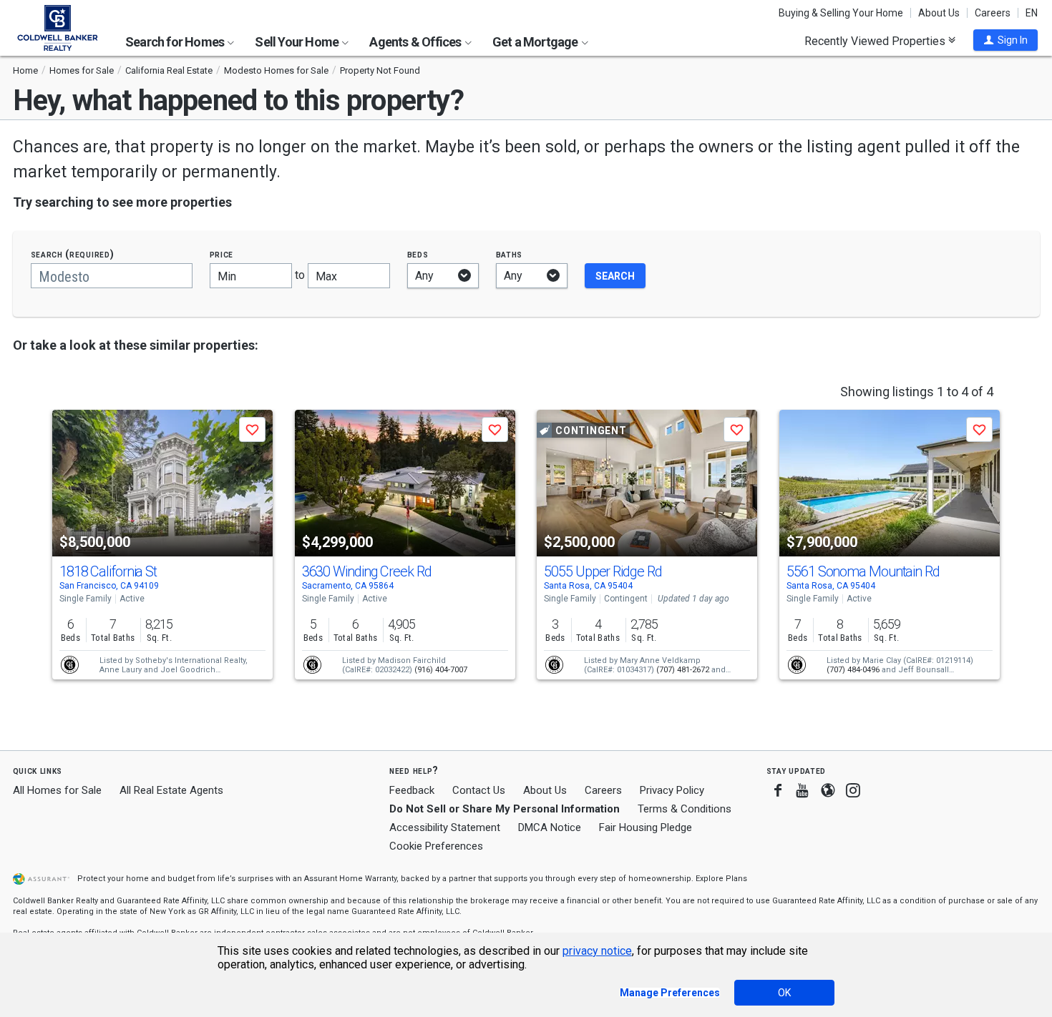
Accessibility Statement (444, 827)
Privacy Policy (672, 790)
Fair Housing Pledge (645, 827)
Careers (992, 13)
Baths (509, 254)
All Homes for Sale (57, 790)
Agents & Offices (416, 41)
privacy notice (597, 951)
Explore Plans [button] (721, 878)
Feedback (411, 790)
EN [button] (1032, 13)
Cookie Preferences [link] (436, 846)
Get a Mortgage (536, 41)
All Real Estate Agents (171, 790)
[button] (1005, 40)
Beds (418, 254)
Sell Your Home (298, 41)
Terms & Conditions (684, 808)
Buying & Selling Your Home (841, 13)
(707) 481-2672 (682, 669)
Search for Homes (175, 41)
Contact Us (478, 790)
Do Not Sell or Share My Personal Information (504, 808)
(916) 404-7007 (440, 669)
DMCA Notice (549, 827)
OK (784, 992)
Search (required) (73, 254)
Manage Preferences (670, 993)
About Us (939, 13)
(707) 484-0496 (853, 669)
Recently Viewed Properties (876, 40)
